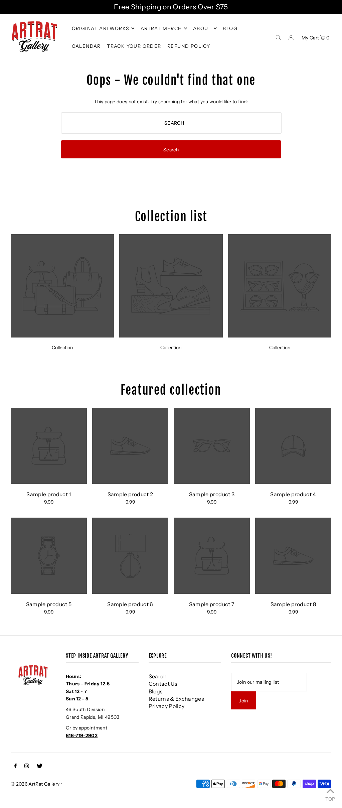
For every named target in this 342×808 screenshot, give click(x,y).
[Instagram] (26, 766)
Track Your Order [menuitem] (134, 46)
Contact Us (163, 683)
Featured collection (171, 390)
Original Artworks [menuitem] (101, 28)
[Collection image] (62, 335)
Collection (62, 348)
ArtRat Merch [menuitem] (161, 28)
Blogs (156, 691)
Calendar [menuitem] (86, 46)
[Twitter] (39, 766)
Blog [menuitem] (230, 28)
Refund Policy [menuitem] (188, 46)
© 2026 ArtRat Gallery (35, 784)
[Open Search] (278, 36)
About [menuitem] (202, 28)
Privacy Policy (167, 706)
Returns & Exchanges (176, 698)
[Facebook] (15, 766)
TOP (330, 798)
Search (158, 676)
